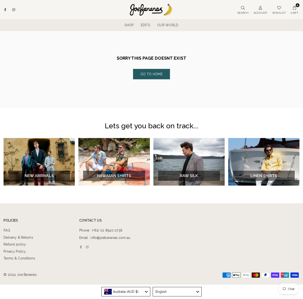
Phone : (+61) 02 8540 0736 (100, 230)
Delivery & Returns (18, 237)
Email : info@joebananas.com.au (104, 237)
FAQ (7, 230)
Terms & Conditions (19, 258)
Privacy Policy (15, 251)
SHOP (129, 25)
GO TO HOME (151, 74)
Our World (167, 25)
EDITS (145, 25)
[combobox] (125, 291)
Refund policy (15, 244)
